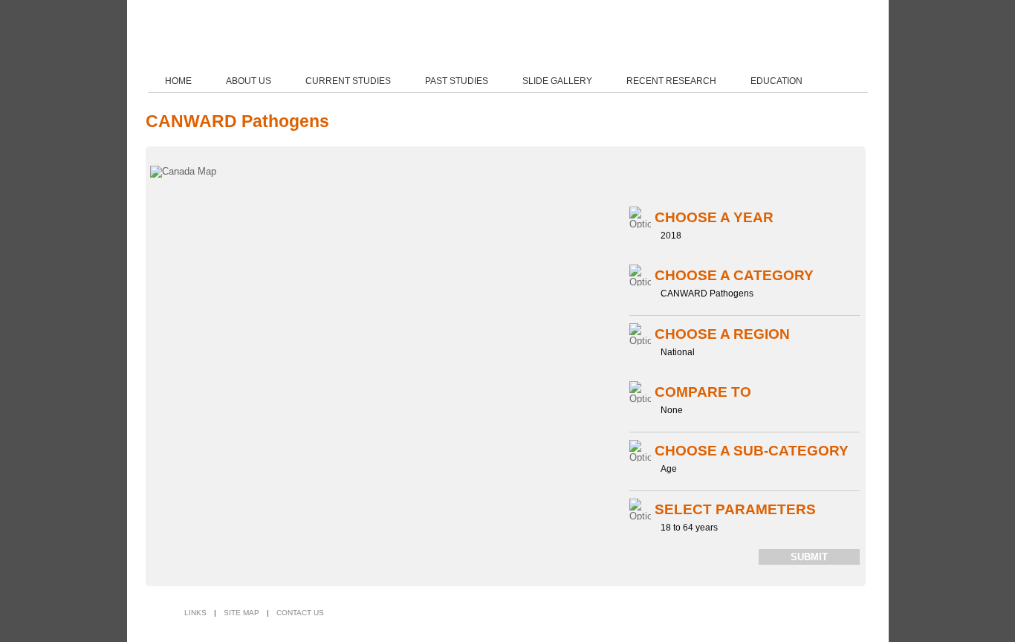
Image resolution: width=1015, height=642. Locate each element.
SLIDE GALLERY (557, 81)
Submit (809, 556)
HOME (178, 81)
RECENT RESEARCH (671, 81)
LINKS (195, 613)
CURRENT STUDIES (348, 81)
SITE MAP (241, 613)
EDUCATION (776, 81)
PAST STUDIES (456, 81)
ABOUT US (248, 81)
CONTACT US (300, 613)
